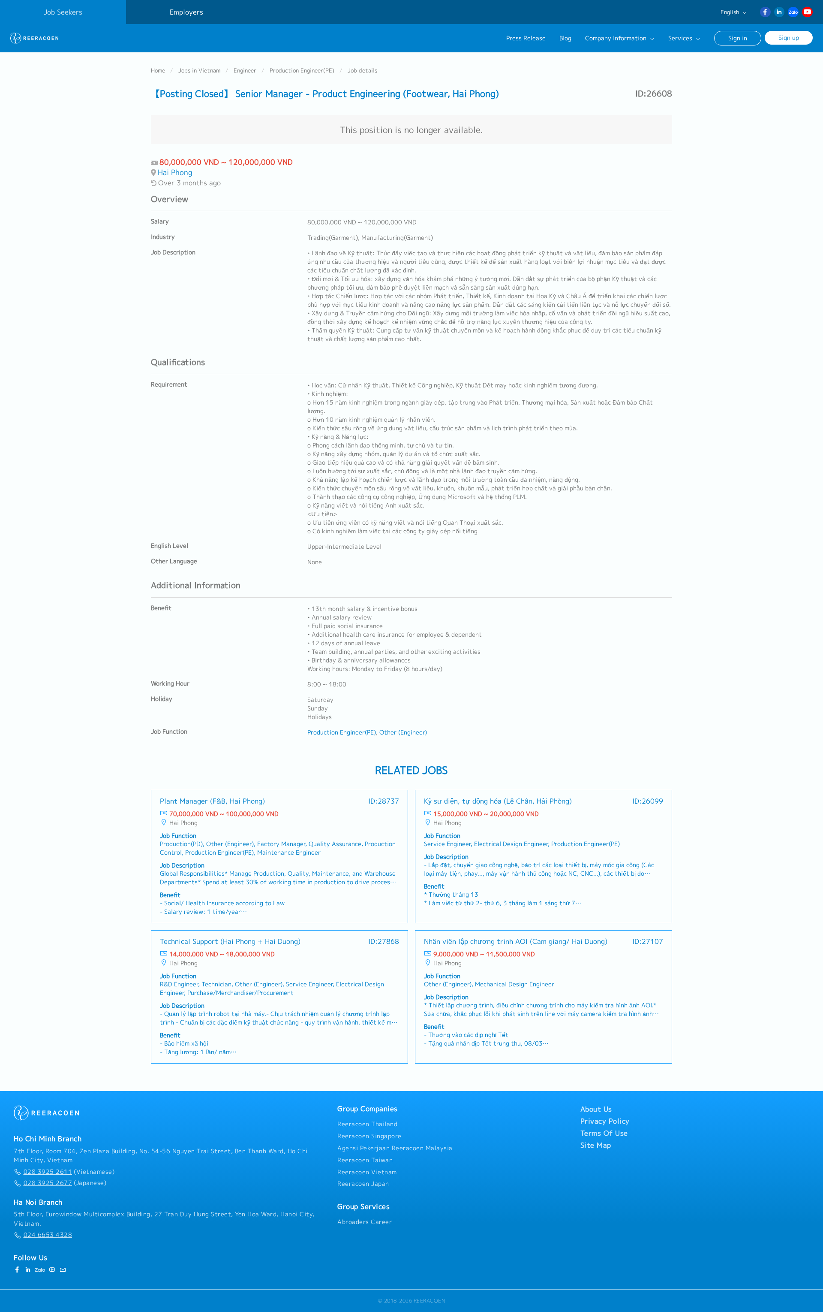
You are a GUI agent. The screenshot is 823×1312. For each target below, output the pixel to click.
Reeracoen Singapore (369, 1136)
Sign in (737, 38)
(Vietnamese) (69, 1171)
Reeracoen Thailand (367, 1124)
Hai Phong (175, 172)
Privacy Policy (605, 1121)
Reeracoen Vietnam (367, 1172)
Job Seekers (63, 12)
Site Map (595, 1145)
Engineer (245, 70)
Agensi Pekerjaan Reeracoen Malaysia (395, 1148)
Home (158, 70)
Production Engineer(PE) (302, 70)
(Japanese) (65, 1183)
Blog (565, 38)
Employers (186, 12)
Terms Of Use (604, 1133)
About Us (596, 1109)
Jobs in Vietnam (199, 70)
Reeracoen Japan (363, 1183)
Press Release (526, 38)
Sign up (788, 37)
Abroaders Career (364, 1222)
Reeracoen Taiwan (365, 1160)
